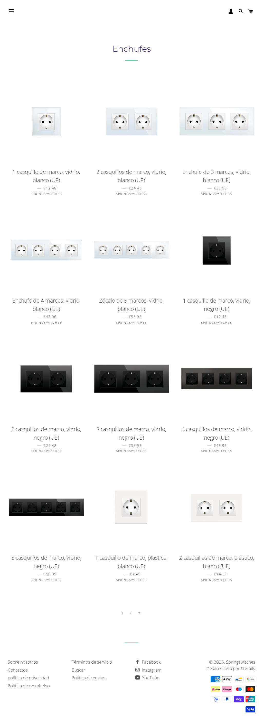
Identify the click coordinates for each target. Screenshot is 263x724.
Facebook (151, 662)
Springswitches (240, 662)
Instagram (151, 670)
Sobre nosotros (23, 662)
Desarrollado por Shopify (230, 669)
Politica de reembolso (29, 686)
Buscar (78, 670)
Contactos (18, 670)
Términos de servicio (92, 662)
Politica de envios (88, 678)
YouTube (150, 678)
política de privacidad (28, 678)
